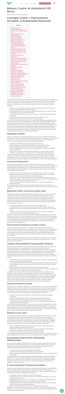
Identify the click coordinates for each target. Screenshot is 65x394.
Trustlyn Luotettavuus (16, 96)
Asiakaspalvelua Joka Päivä (17, 76)
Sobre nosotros (33, 3)
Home (22, 3)
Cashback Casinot (15, 27)
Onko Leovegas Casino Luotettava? (19, 80)
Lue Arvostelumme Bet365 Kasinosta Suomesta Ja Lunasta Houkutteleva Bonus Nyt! (18, 87)
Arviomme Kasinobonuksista (17, 83)
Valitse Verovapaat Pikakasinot (18, 50)
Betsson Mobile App (15, 82)
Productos (27, 3)
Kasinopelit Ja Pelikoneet (17, 91)
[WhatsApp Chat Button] (62, 391)
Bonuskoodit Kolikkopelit (17, 70)
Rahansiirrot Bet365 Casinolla (18, 39)
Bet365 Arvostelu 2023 (16, 41)
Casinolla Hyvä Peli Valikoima (18, 90)
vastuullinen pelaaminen (27, 239)
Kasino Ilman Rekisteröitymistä (18, 49)
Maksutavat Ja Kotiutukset (17, 71)
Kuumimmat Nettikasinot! (17, 29)
